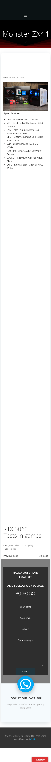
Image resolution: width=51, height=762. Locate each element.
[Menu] (25, 16)
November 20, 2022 (15, 77)
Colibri (33, 739)
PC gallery (29, 545)
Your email (25, 617)
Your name (25, 606)
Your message (25, 640)
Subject (25, 628)
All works (19, 545)
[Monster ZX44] (25, 63)
